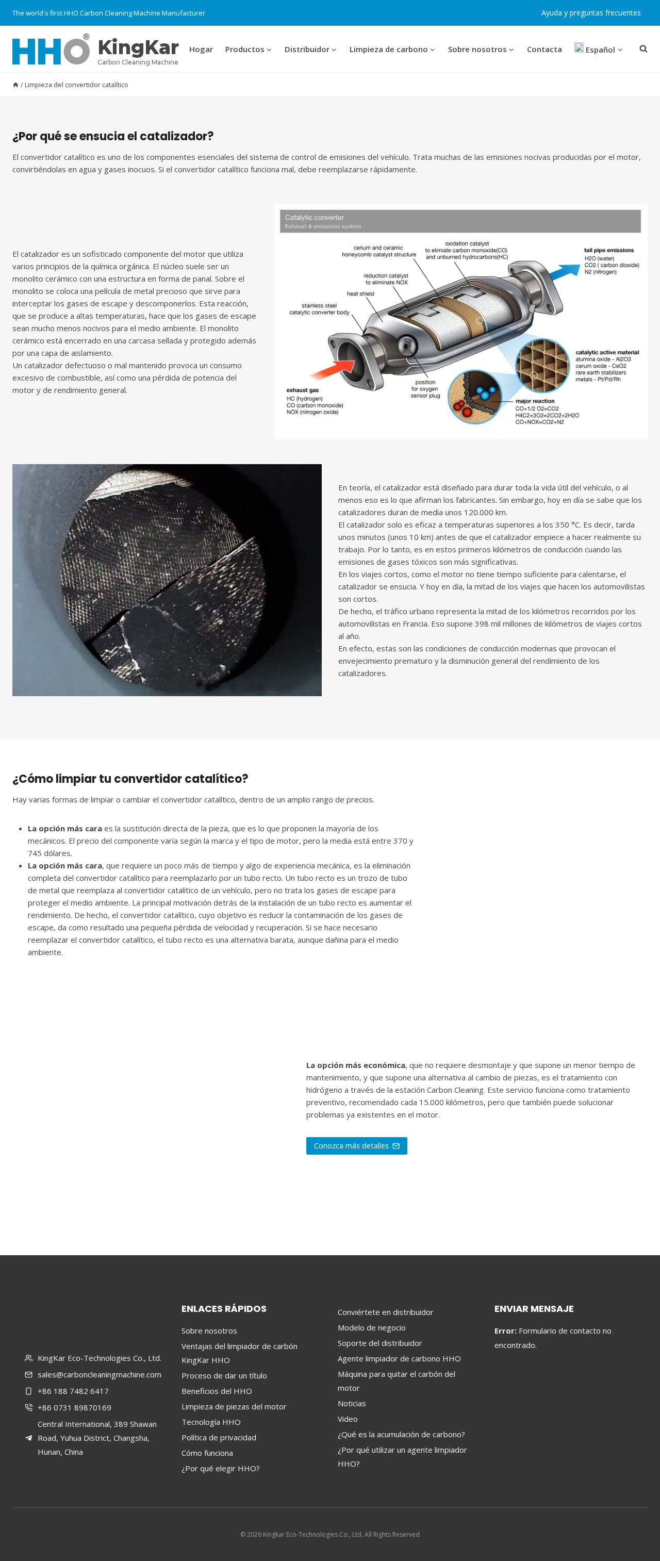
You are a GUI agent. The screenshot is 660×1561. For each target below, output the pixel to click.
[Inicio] (15, 84)
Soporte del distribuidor (380, 1343)
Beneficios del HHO (217, 1391)
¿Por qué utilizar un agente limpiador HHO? (402, 1456)
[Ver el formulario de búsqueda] (641, 49)
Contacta (544, 49)
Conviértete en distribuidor (386, 1312)
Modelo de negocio (372, 1327)
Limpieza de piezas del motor (234, 1406)
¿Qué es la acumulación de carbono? (401, 1434)
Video (348, 1419)
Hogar (201, 49)
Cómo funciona (207, 1453)
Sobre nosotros (209, 1330)
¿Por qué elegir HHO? (221, 1468)
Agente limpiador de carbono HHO (399, 1358)
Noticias (352, 1403)
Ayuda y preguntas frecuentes (591, 13)
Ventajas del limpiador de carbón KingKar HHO (240, 1353)
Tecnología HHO (211, 1422)
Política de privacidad (219, 1437)
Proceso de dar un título (224, 1375)
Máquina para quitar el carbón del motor (396, 1381)
